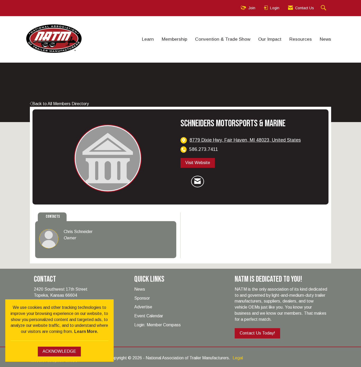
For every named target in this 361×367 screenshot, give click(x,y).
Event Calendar (148, 316)
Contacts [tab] (53, 216)
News (325, 39)
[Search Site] (324, 8)
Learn (148, 39)
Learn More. (86, 331)
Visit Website (197, 162)
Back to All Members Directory (60, 103)
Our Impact (269, 39)
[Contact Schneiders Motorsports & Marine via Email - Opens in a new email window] (197, 181)
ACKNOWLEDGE (59, 351)
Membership (174, 39)
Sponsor (142, 298)
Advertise (143, 307)
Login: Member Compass (157, 325)
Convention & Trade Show (222, 39)
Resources (300, 39)
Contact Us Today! (257, 333)
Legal (238, 358)
